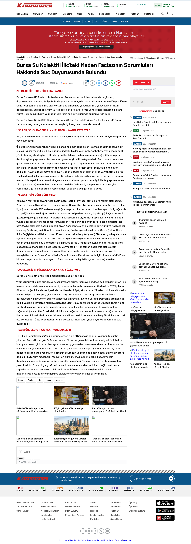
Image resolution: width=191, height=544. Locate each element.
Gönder (20, 458)
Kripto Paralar (166, 489)
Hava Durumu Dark (25, 502)
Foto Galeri (105, 13)
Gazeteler (149, 13)
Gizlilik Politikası (84, 540)
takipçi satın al (48, 519)
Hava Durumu (76, 489)
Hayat (114, 21)
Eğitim (104, 21)
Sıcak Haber (116, 519)
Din (96, 21)
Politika (124, 21)
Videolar (120, 13)
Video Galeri (116, 506)
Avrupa (77, 21)
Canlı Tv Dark (47, 502)
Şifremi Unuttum (137, 510)
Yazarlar (134, 13)
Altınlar (93, 502)
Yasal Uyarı (127, 540)
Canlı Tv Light (22, 510)
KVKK (103, 540)
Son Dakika (22, 13)
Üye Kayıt (133, 506)
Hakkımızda (64, 540)
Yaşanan (59, 380)
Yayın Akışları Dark (50, 506)
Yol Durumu (146, 489)
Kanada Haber (22, 57)
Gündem (52, 13)
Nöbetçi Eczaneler (50, 510)
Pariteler (129, 489)
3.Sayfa (66, 21)
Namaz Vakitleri (37, 489)
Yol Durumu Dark (24, 506)
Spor (79, 13)
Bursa (20, 380)
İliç (40, 380)
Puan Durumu (96, 489)
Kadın (91, 13)
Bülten (87, 21)
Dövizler (94, 506)
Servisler (38, 13)
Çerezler (96, 540)
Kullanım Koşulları (114, 540)
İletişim (73, 540)
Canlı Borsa (70, 502)
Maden (48, 380)
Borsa (19, 489)
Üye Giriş (133, 502)
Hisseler (113, 489)
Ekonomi (67, 13)
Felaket (31, 380)
